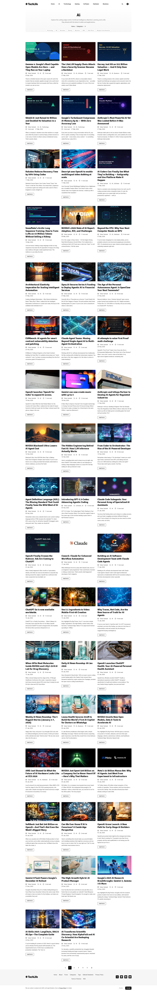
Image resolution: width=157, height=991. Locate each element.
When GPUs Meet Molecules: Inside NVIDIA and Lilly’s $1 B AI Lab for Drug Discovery (42, 666)
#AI (56, 30)
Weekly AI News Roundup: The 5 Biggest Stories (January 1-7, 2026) (42, 720)
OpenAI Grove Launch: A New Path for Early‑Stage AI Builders (113, 826)
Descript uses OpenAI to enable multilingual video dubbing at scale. (77, 174)
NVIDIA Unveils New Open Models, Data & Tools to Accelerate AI (110, 720)
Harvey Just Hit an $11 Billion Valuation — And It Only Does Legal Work (112, 67)
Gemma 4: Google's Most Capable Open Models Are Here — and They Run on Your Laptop (42, 67)
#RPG (84, 30)
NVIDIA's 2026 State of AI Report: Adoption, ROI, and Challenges (78, 229)
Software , (79, 506)
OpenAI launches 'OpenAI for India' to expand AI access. (40, 393)
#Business (77, 30)
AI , (77, 73)
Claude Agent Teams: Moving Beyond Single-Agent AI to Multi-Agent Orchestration (78, 341)
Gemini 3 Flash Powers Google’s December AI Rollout (41, 879)
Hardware (96, 4)
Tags (79, 975)
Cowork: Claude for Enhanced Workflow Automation (76, 557)
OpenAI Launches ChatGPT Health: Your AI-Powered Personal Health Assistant (114, 666)
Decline (121, 988)
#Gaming (70, 30)
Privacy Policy (62, 988)
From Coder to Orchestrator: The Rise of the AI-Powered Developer (114, 447)
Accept (128, 988)
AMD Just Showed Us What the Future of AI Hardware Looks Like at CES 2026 (42, 773)
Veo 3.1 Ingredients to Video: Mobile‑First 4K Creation (75, 611)
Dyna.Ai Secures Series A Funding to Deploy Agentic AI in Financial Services (78, 287)
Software (86, 4)
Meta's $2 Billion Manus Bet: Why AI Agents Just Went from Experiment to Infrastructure (114, 773)
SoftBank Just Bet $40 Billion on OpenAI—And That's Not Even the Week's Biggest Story (42, 827)
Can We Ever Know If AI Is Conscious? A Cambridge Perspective (74, 827)
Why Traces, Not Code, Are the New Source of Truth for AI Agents (112, 612)
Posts (66, 975)
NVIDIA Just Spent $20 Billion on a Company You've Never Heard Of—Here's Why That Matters (78, 773)
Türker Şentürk (31, 178)
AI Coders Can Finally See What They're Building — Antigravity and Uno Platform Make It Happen (113, 176)
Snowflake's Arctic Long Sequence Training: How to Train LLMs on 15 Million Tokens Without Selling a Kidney (42, 232)
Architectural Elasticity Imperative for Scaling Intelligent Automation (42, 287)
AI (59, 4)
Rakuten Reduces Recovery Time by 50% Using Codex (42, 173)
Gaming (77, 4)
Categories (80, 26)
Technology (67, 4)
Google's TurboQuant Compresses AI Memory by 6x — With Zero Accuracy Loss (78, 121)
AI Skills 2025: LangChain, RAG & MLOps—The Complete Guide (42, 933)
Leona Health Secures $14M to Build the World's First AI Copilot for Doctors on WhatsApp (78, 720)
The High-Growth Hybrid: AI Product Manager (75, 879)
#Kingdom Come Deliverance (103, 30)
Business (106, 4)
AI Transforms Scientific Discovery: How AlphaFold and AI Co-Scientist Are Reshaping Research (78, 936)
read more (30, 90)
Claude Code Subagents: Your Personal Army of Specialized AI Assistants (113, 502)
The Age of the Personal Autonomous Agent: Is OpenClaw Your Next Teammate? (113, 287)
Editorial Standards (88, 975)
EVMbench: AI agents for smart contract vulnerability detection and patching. (42, 341)
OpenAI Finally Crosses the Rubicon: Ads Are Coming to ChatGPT (39, 558)
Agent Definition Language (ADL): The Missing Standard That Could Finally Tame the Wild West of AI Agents (43, 503)
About (60, 975)
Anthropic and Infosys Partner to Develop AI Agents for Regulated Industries (113, 395)
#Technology (50, 30)
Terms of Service (76, 979)
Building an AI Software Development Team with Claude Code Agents (113, 558)
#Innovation (62, 30)
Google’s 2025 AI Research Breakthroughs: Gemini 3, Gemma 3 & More (114, 881)
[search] (123, 4)
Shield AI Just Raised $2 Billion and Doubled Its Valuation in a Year (41, 121)
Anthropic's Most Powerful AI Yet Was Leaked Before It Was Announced (114, 121)
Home (53, 4)
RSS (84, 979)
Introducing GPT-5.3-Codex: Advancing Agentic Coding (75, 501)
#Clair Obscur (91, 30)
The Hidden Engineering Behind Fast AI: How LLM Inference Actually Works (77, 448)
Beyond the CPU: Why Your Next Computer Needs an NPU (113, 229)
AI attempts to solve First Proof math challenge (113, 340)
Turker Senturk (31, 73)
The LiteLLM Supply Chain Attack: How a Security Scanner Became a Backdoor (78, 67)
